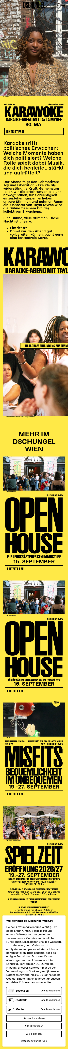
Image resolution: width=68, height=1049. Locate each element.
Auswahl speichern (34, 1018)
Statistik (21, 1000)
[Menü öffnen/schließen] (63, 5)
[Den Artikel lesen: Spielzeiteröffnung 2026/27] (34, 823)
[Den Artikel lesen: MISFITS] (34, 720)
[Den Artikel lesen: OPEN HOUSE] (34, 474)
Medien (20, 1010)
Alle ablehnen (34, 1034)
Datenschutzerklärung (34, 1041)
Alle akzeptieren (34, 1026)
